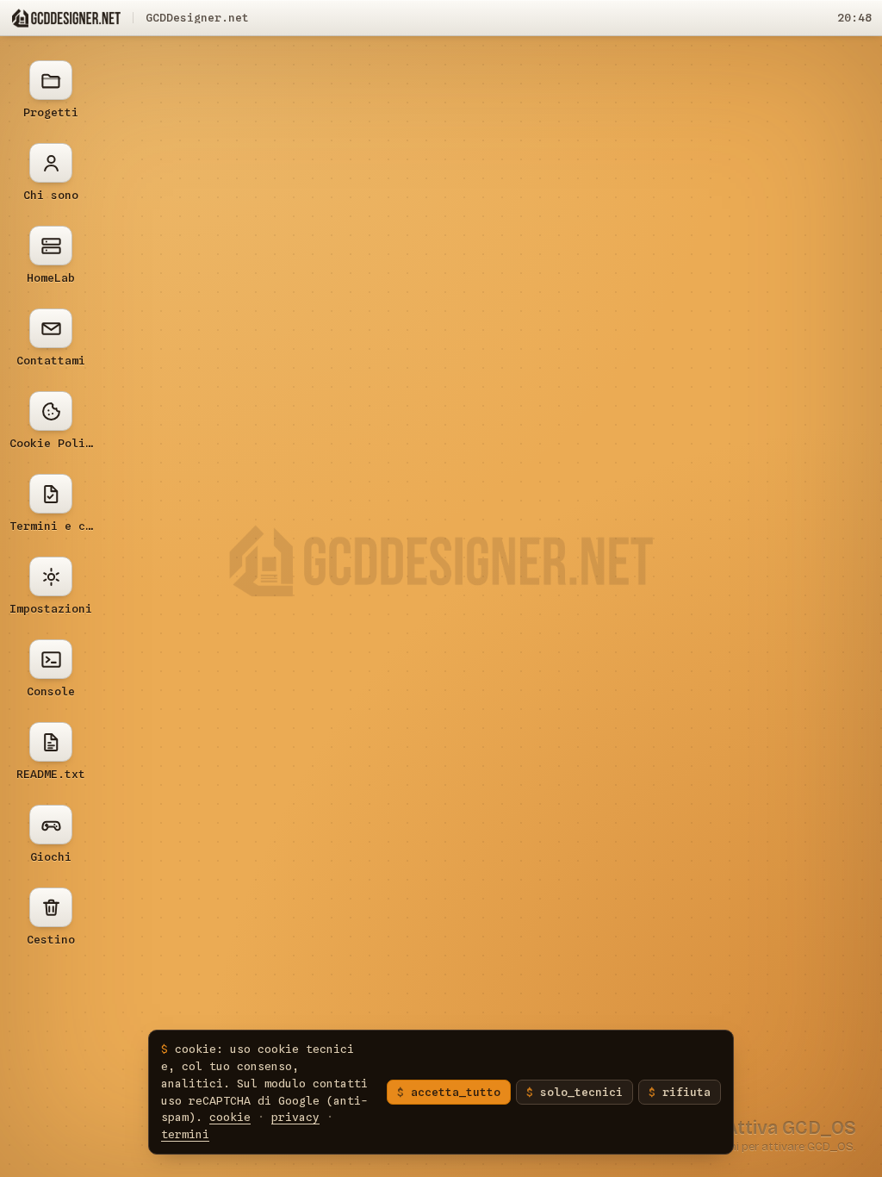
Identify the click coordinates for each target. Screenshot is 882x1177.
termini (185, 1134)
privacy (295, 1117)
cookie (230, 1117)
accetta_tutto (455, 1092)
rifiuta (686, 1092)
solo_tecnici (581, 1092)
